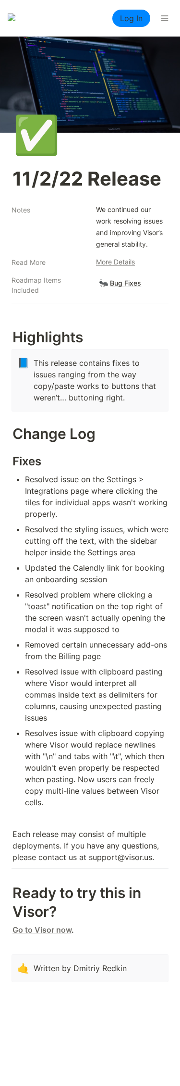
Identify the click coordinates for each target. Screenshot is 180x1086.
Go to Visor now (42, 930)
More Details (115, 262)
